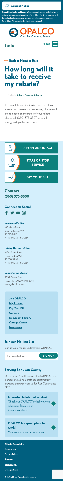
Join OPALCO (17, 298)
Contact (12, 190)
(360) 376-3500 (17, 196)
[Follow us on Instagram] (24, 213)
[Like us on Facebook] (6, 213)
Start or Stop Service (37, 162)
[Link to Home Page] (31, 33)
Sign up (48, 355)
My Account (16, 303)
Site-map (9, 459)
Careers (14, 312)
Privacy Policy (11, 454)
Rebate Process (25, 95)
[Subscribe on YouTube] (18, 213)
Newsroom (15, 327)
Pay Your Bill (38, 177)
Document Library (20, 317)
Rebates (37, 95)
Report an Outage (38, 148)
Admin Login (11, 464)
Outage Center (18, 322)
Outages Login (11, 469)
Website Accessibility (14, 444)
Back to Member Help (23, 60)
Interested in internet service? (29, 403)
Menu (46, 44)
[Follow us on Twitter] (12, 213)
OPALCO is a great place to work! (26, 427)
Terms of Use (10, 449)
